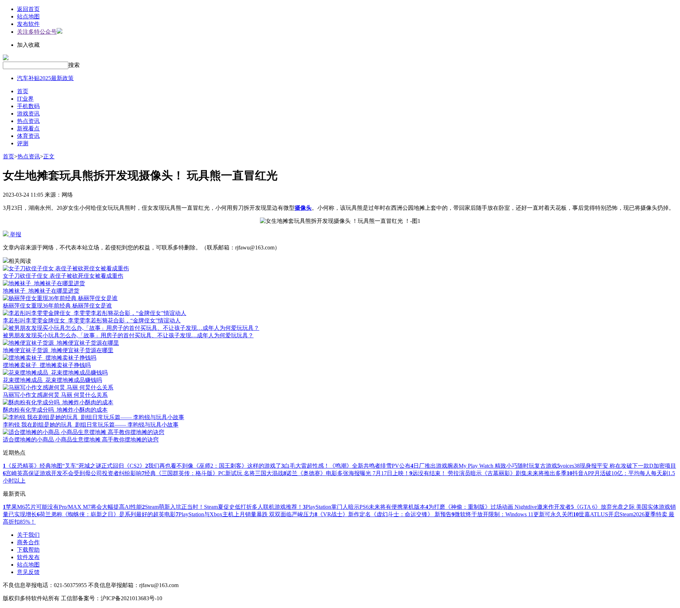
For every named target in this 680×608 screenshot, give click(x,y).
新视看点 (28, 128)
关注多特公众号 (37, 32)
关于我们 (28, 535)
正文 (49, 156)
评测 (22, 143)
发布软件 (28, 24)
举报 (14, 234)
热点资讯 (28, 121)
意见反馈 (28, 572)
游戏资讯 (28, 114)
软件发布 (28, 557)
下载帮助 (28, 550)
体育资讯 (28, 136)
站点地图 (28, 16)
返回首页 (28, 9)
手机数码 (28, 106)
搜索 (74, 65)
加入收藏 (28, 45)
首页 (22, 91)
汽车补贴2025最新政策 (45, 78)
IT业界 (25, 99)
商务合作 (28, 542)
